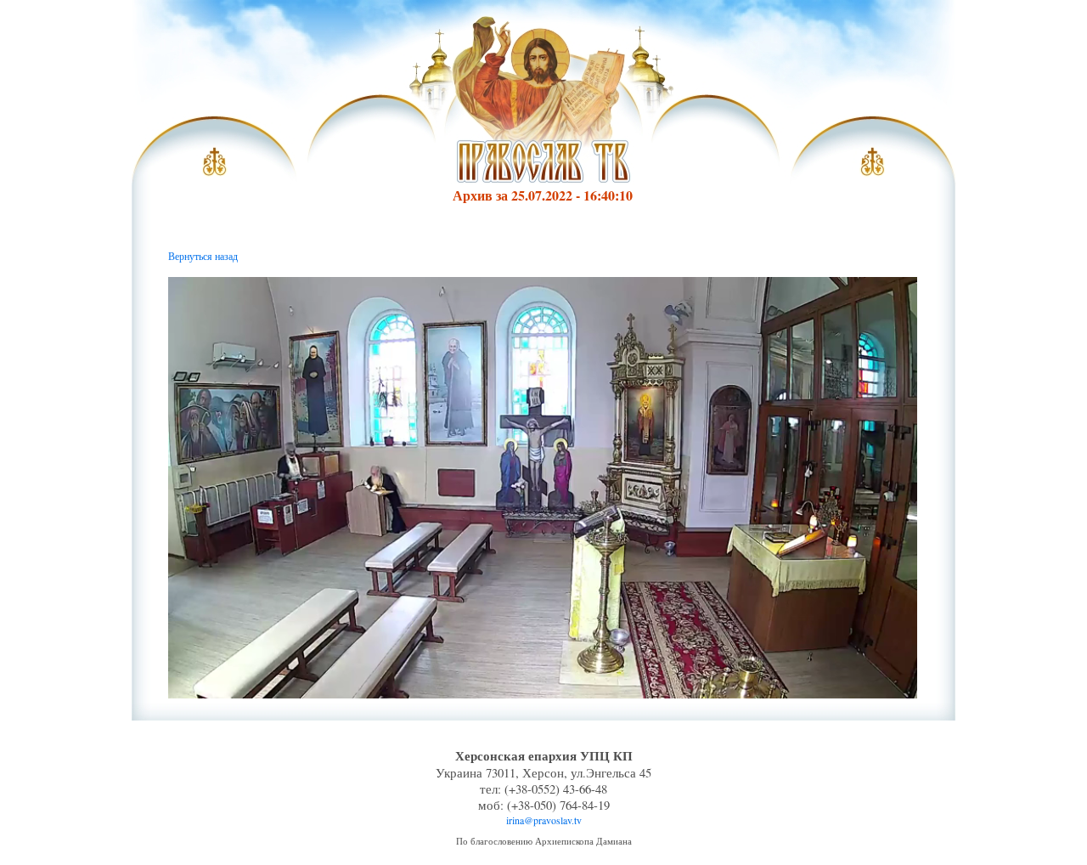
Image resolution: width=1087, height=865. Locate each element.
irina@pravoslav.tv (544, 820)
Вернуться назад (203, 256)
